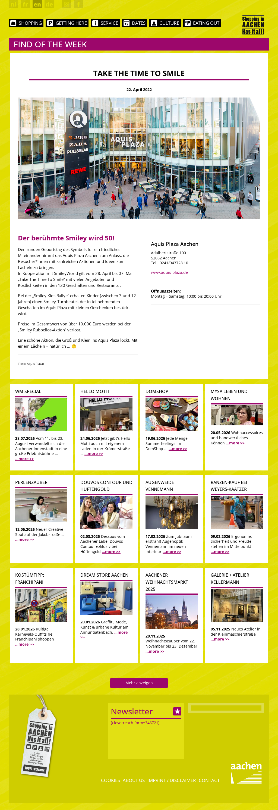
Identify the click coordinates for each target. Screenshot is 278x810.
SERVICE (109, 23)
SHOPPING (30, 23)
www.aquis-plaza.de (169, 272)
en (37, 4)
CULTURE (169, 23)
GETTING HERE (71, 23)
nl (13, 4)
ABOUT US (134, 780)
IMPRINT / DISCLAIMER (171, 780)
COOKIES (110, 780)
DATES (139, 23)
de (49, 4)
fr (25, 4)
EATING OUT (206, 23)
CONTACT (209, 780)
